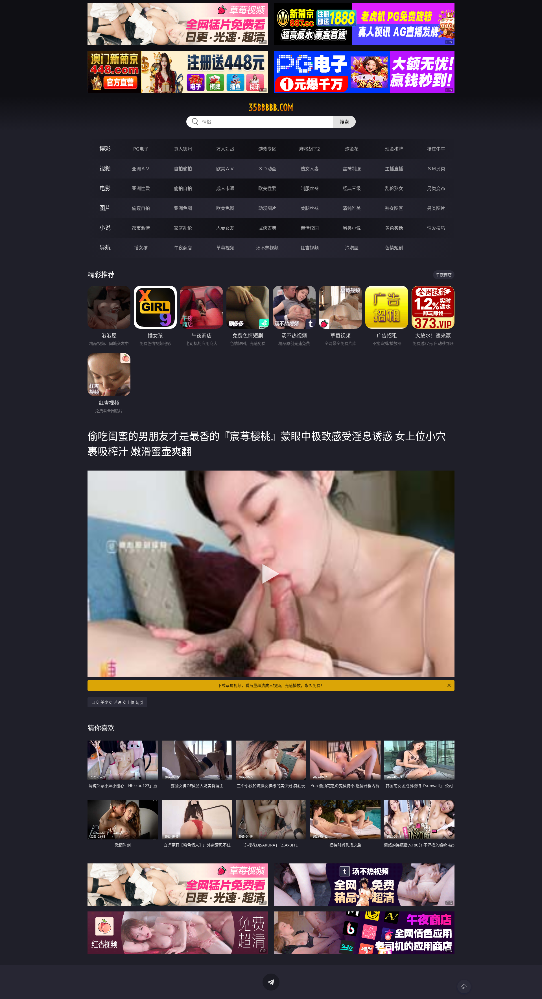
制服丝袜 (310, 188)
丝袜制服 (352, 169)
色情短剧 (394, 248)
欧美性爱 (267, 188)
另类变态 (436, 188)
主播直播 (394, 169)
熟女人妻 (310, 169)
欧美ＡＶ (225, 169)
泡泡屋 (352, 248)
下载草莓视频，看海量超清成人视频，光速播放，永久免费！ (271, 685)
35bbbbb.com (271, 107)
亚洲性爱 (141, 188)
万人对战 (225, 149)
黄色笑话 (394, 228)
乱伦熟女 (394, 188)
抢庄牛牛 (436, 149)
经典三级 (352, 188)
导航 (105, 247)
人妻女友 (225, 228)
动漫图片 (267, 208)
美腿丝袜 (310, 208)
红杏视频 (310, 248)
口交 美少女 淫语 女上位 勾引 (117, 702)
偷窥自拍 (141, 208)
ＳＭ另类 (436, 169)
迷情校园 (310, 228)
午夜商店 (183, 248)
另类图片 (436, 208)
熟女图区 (394, 208)
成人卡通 (225, 188)
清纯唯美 (352, 208)
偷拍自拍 (183, 188)
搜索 (344, 122)
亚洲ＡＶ (141, 169)
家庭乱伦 (183, 228)
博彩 (105, 149)
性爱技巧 (436, 228)
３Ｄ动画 (267, 169)
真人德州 (183, 149)
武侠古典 (267, 228)
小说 (105, 228)
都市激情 (141, 228)
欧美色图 (225, 208)
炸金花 (352, 149)
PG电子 (140, 149)
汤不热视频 (267, 248)
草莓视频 (225, 248)
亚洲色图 (183, 208)
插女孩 (141, 248)
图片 (105, 208)
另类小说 (352, 228)
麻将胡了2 (309, 149)
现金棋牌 (394, 149)
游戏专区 (267, 149)
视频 (105, 168)
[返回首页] (464, 986)
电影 (105, 188)
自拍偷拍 (183, 169)
